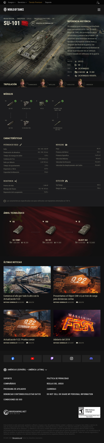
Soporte (8, 378)
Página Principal (9, 19)
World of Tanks (14, 10)
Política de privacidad (58, 378)
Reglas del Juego (55, 384)
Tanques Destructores (42, 19)
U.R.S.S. (29, 19)
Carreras (51, 389)
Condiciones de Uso (13, 399)
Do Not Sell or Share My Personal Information (70, 394)
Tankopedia (21, 19)
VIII (53, 19)
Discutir (31, 302)
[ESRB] (89, 412)
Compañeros (10, 384)
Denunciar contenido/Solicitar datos (22, 394)
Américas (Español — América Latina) (26, 369)
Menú (98, 10)
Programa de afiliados (15, 389)
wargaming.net (15, 412)
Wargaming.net (17, 438)
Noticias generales (10, 302)
